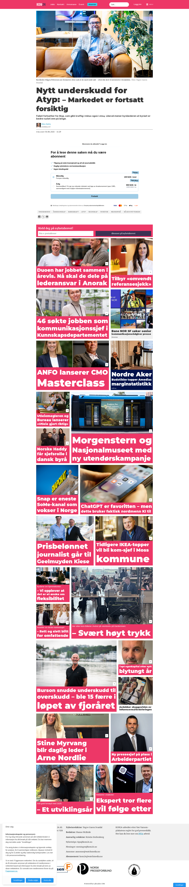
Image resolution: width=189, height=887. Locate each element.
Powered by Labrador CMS (94, 884)
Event (81, 4)
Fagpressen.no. (12, 871)
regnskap (93, 212)
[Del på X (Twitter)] (43, 217)
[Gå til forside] (41, 4)
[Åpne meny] (150, 4)
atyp (83, 212)
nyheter (104, 212)
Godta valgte (33, 880)
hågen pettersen (132, 212)
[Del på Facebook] (39, 217)
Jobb (52, 4)
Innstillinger (179, 885)
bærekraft (73, 212)
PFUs (141, 834)
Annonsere (71, 4)
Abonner (92, 4)
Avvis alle (47, 880)
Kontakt (60, 4)
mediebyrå (116, 212)
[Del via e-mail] (47, 217)
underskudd (44, 212)
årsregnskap (59, 212)
